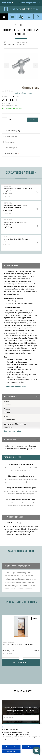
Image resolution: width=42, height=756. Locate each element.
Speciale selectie (11, 154)
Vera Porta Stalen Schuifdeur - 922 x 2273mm (18, 645)
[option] (21, 65)
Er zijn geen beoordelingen (23, 93)
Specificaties (9, 136)
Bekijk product (21, 662)
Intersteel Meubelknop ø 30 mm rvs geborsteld (15, 223)
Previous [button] (6, 65)
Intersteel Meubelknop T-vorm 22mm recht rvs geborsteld (17, 190)
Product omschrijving (12, 131)
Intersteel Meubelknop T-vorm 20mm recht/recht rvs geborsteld (15, 206)
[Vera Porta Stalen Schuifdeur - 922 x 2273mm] (21, 628)
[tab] (21, 517)
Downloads (9, 142)
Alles (21, 25)
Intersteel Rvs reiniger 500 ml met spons (16, 239)
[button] (21, 517)
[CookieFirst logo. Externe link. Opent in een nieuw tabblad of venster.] (2, 727)
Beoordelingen (10, 148)
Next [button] (35, 65)
